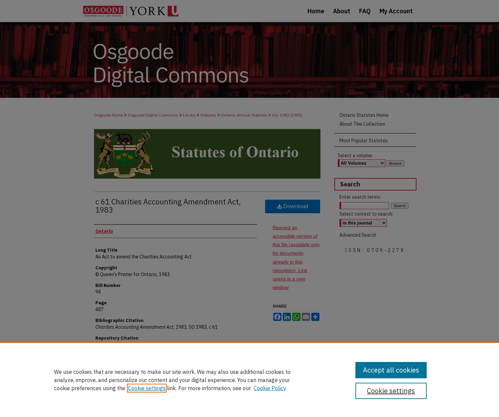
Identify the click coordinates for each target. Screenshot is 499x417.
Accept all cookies (391, 370)
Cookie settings (147, 388)
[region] (249, 379)
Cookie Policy (270, 388)
